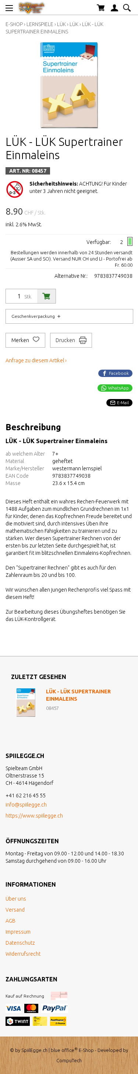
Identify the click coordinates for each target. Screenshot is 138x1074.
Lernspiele (40, 24)
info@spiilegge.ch (26, 805)
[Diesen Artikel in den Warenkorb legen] (46, 296)
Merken (20, 340)
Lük (61, 24)
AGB (10, 921)
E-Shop (14, 24)
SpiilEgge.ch (34, 1050)
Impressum (18, 932)
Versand (15, 910)
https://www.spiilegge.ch (34, 816)
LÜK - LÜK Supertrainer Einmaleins (78, 695)
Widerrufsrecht (23, 954)
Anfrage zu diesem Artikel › (36, 360)
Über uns (16, 899)
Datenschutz (20, 943)
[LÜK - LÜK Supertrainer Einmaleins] (25, 702)
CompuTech (69, 1060)
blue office (64, 1050)
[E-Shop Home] (31, 7)
